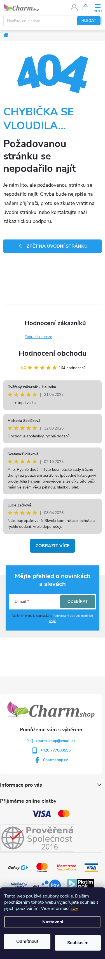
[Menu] (97, 7)
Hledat (88, 20)
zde (74, 908)
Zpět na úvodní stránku (57, 246)
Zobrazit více (52, 546)
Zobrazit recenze (38, 336)
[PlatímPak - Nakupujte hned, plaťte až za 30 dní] (80, 885)
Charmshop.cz (55, 759)
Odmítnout (27, 941)
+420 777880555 (55, 750)
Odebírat (77, 601)
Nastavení (52, 922)
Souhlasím (77, 943)
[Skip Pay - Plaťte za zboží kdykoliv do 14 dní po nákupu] (47, 885)
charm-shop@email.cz (55, 740)
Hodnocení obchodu (53, 353)
